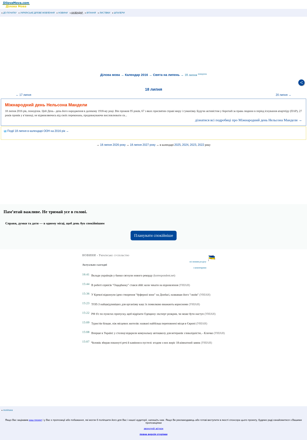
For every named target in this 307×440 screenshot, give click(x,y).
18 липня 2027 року (142, 144)
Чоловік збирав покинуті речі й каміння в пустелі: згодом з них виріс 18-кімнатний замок (145, 342)
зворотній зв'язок (153, 428)
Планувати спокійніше (153, 235)
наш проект (35, 419)
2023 (193, 144)
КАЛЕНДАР (77, 13)
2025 (177, 144)
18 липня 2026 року (113, 144)
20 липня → (283, 94)
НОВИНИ (63, 13)
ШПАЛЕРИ (119, 13)
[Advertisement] (106, 45)
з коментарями (199, 267)
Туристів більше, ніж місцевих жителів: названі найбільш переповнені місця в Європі (143, 323)
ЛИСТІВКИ (105, 13)
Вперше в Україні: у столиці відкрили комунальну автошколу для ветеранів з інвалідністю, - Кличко (152, 333)
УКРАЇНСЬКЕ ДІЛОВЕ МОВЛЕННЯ (37, 13)
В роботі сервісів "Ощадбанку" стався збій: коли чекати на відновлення (134, 285)
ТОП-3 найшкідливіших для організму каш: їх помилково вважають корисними (139, 304)
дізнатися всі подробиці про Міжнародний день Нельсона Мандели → (248, 120)
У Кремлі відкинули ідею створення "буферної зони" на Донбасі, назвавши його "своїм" (145, 294)
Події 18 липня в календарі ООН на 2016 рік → (38, 130)
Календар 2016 (136, 75)
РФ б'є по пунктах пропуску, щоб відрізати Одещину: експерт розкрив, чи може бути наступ (147, 313)
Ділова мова (110, 75)
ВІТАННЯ (91, 13)
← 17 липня (23, 94)
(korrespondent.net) (164, 275)
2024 (185, 144)
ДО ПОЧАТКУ (10, 13)
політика (8, 410)
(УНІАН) (184, 285)
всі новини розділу (198, 261)
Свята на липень (166, 75)
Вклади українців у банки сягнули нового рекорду (122, 275)
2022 (201, 144)
